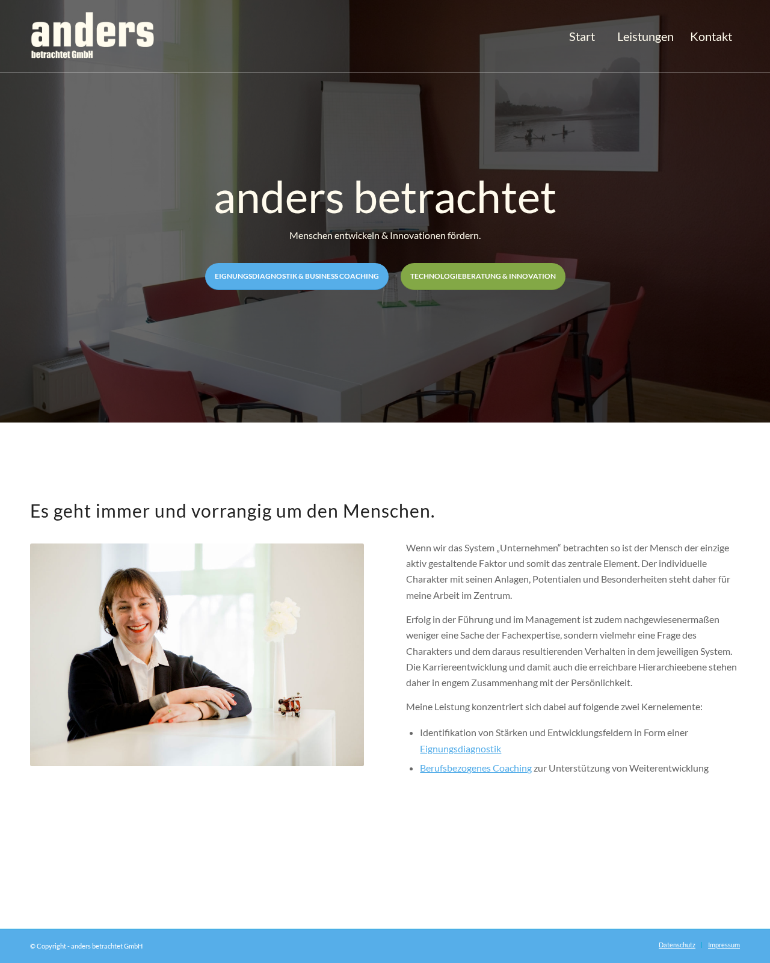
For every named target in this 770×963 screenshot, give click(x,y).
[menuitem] (582, 36)
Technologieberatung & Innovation (483, 275)
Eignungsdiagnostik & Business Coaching (297, 275)
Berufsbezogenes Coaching (476, 767)
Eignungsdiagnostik (460, 748)
